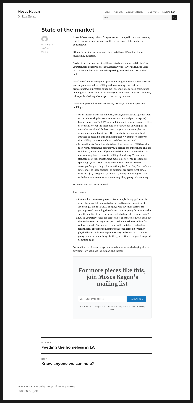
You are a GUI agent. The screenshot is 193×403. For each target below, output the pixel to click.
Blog (107, 12)
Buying (44, 52)
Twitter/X (118, 12)
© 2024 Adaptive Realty (65, 386)
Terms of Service (25, 386)
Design (50, 386)
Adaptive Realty (134, 12)
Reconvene (153, 12)
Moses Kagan (29, 11)
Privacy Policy (39, 386)
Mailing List (168, 12)
